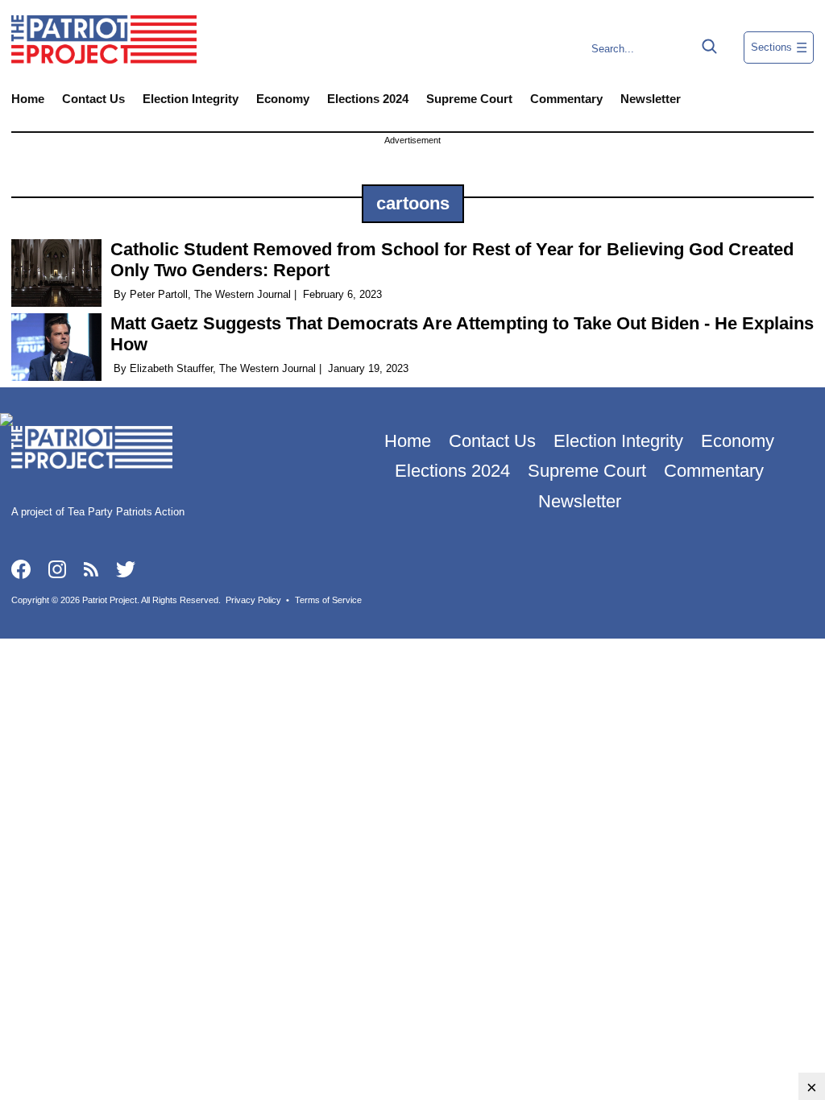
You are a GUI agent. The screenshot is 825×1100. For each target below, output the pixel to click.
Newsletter (650, 98)
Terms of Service (328, 600)
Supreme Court (469, 98)
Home (27, 98)
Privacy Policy (253, 600)
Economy (282, 98)
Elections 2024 (367, 98)
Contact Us (93, 98)
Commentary (566, 98)
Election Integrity (190, 98)
